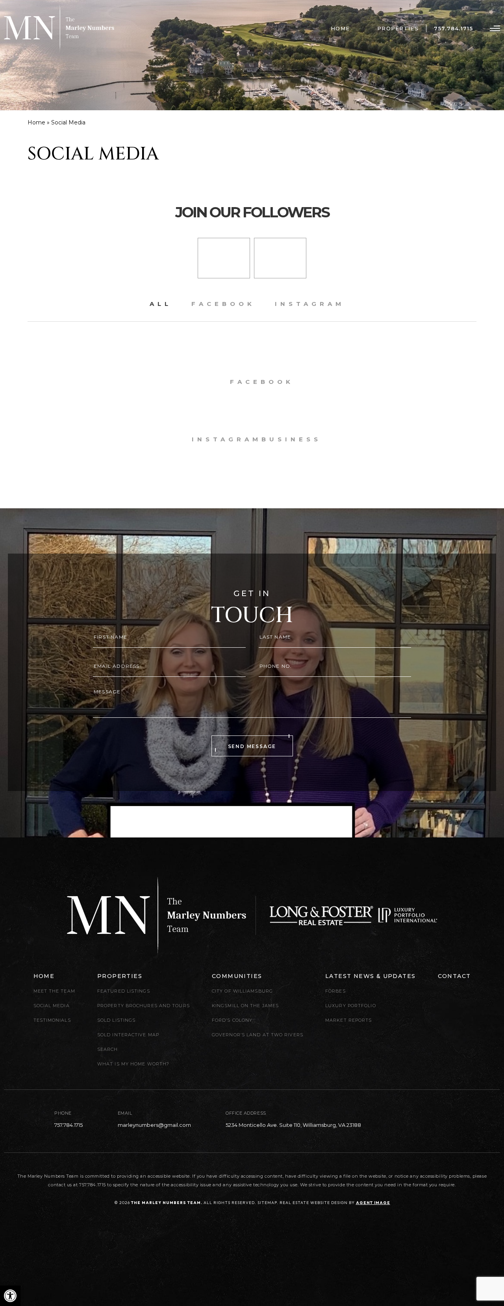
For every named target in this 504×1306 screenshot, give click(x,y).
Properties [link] (398, 28)
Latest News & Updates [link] (370, 976)
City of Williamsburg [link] (242, 991)
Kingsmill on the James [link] (245, 1005)
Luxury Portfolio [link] (350, 1005)
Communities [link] (237, 976)
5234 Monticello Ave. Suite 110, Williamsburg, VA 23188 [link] (293, 1125)
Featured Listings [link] (123, 991)
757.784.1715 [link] (453, 28)
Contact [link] (454, 976)
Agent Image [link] (373, 1202)
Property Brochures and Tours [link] (143, 1005)
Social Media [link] (51, 1005)
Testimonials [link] (52, 1020)
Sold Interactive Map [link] (128, 1034)
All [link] (161, 304)
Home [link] (340, 28)
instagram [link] (310, 304)
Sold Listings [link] (116, 1020)
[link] (10, 1296)
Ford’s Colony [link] (232, 1020)
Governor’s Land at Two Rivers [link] (257, 1034)
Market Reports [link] (348, 1020)
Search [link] (107, 1049)
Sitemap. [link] (268, 1202)
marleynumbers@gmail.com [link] (154, 1125)
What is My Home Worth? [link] (133, 1064)
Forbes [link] (335, 991)
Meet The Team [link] (54, 991)
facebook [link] (223, 304)
